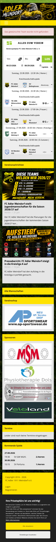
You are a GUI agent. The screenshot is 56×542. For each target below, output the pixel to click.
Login (7, 486)
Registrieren (11, 490)
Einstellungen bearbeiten (28, 535)
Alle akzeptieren (28, 526)
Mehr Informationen (13, 520)
